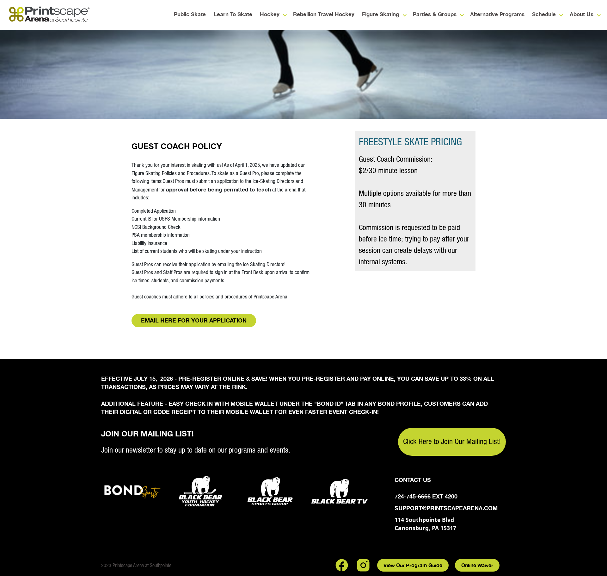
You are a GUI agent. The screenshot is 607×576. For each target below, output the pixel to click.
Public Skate (190, 14)
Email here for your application (194, 320)
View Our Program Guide (412, 565)
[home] (49, 15)
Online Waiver (477, 565)
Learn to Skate (233, 14)
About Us (581, 14)
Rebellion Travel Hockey (323, 14)
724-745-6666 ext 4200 (426, 496)
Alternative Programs (497, 14)
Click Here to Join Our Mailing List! (452, 441)
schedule (544, 14)
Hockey (269, 14)
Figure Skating (380, 14)
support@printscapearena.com (446, 508)
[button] (270, 15)
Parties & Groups (435, 14)
